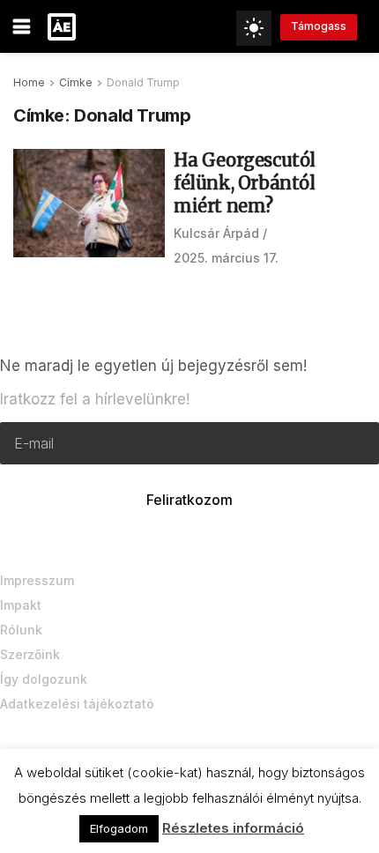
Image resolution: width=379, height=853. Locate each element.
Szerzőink (30, 654)
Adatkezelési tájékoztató (77, 703)
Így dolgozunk (43, 678)
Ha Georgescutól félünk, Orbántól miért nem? (245, 183)
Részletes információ (233, 828)
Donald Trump (143, 82)
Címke (76, 82)
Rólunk (21, 629)
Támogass (318, 26)
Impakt (20, 604)
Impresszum (37, 580)
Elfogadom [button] (119, 828)
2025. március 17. (226, 257)
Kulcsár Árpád (216, 233)
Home (29, 82)
